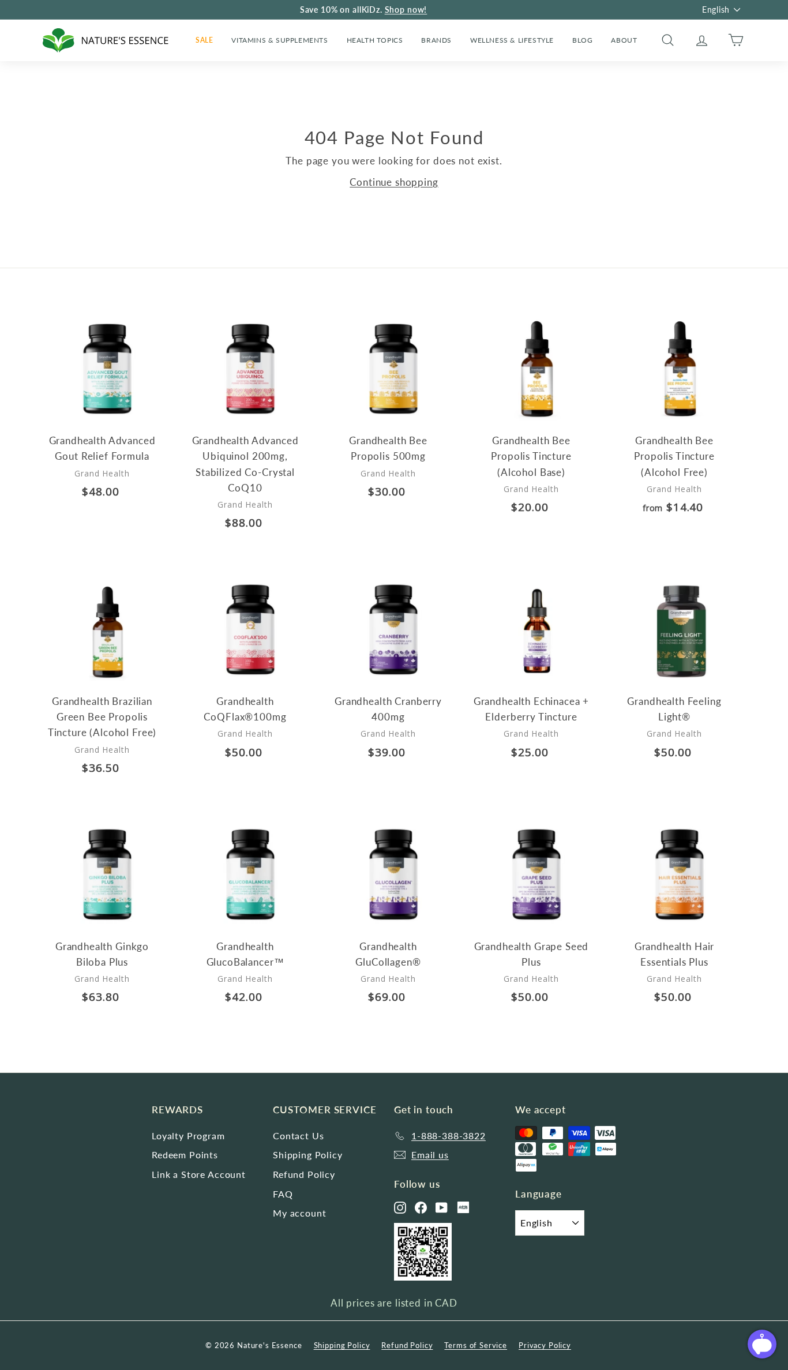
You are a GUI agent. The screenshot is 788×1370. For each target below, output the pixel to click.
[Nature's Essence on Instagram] (400, 1208)
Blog (582, 40)
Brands (436, 40)
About (624, 40)
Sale (204, 40)
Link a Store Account (199, 1174)
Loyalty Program (188, 1135)
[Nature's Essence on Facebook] (421, 1208)
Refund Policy (304, 1174)
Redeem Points (185, 1154)
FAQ (283, 1193)
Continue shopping (394, 182)
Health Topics (375, 40)
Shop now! (406, 9)
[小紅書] (463, 1207)
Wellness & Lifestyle (512, 40)
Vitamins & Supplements (279, 40)
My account (300, 1212)
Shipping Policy (308, 1154)
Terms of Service (475, 1345)
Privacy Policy (545, 1345)
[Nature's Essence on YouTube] (442, 1208)
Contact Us (298, 1135)
